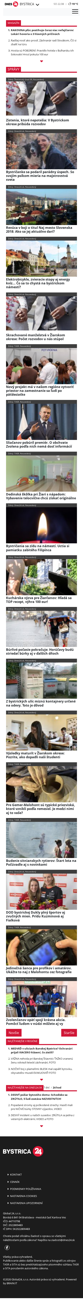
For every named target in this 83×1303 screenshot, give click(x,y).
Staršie (69, 1033)
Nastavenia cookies (23, 1196)
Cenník (14, 1182)
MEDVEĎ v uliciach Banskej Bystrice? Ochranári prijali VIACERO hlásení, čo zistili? (42, 1050)
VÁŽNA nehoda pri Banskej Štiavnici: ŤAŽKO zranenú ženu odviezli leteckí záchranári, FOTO (42, 1060)
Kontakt (15, 1174)
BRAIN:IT (12, 1283)
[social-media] (6, 1248)
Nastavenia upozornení (26, 1203)
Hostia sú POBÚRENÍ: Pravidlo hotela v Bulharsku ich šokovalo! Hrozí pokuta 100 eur (42, 52)
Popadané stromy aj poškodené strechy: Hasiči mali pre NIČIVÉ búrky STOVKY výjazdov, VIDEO (42, 1107)
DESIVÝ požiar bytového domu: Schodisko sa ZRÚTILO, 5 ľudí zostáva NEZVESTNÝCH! (39, 1096)
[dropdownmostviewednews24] (41, 1127)
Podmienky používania (25, 1189)
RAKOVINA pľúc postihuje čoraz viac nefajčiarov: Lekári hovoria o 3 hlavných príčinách (42, 32)
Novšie (14, 1033)
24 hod (57, 1087)
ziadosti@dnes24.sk (63, 1240)
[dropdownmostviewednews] (41, 1080)
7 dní (46, 1087)
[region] (37, 5)
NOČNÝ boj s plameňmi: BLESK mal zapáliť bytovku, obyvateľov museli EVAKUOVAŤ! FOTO (41, 1071)
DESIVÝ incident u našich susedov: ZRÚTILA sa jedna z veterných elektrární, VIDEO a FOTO (42, 1117)
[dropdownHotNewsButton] (41, 62)
